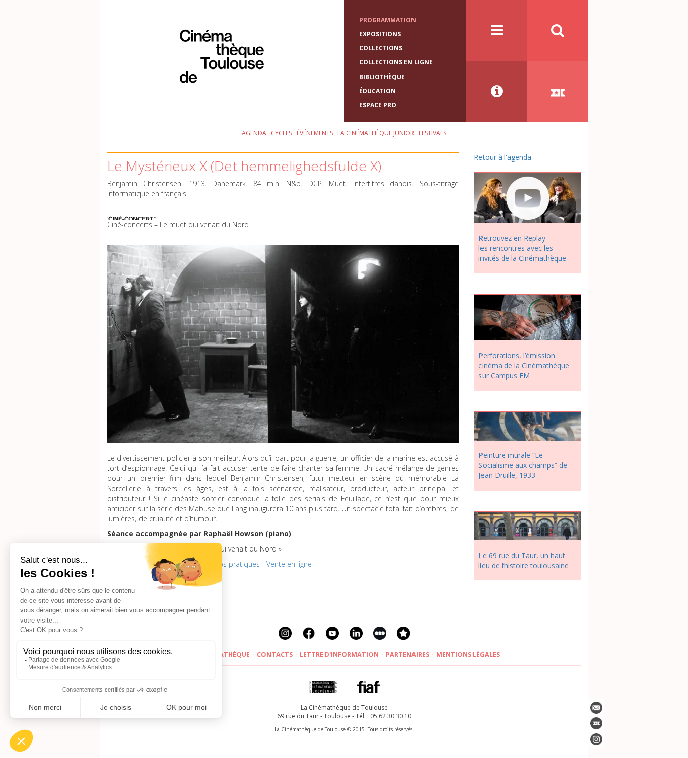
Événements (315, 133)
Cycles (281, 133)
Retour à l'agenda (502, 157)
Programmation (387, 20)
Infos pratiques (235, 564)
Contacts (275, 654)
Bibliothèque (382, 77)
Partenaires (407, 654)
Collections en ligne (396, 62)
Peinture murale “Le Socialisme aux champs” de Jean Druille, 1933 (522, 465)
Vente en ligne (289, 564)
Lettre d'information (339, 654)
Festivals (432, 133)
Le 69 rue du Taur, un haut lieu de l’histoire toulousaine (523, 560)
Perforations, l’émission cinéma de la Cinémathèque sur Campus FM (523, 365)
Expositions (380, 34)
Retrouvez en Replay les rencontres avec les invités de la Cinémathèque (522, 248)
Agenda (254, 133)
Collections (380, 48)
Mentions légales (468, 654)
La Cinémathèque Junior (375, 133)
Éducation (377, 91)
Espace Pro (377, 105)
